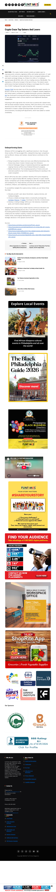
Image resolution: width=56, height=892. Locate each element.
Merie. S (7, 32)
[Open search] (50, 13)
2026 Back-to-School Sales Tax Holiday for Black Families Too (30, 268)
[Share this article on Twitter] (3, 73)
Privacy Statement (29, 775)
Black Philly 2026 (12, 11)
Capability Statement (30, 782)
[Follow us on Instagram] (9, 4)
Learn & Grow (41, 11)
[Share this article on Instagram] (3, 77)
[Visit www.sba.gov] (28, 678)
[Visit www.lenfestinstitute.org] (28, 694)
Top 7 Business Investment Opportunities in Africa (28, 278)
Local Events (9, 818)
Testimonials (28, 764)
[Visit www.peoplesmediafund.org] (12, 694)
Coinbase (11, 200)
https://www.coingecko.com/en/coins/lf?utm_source (24, 225)
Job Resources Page (11, 826)
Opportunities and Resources (11, 830)
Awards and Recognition (30, 761)
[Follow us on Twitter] (16, 4)
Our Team (27, 767)
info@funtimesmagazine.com (13, 791)
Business (8, 25)
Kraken (24, 200)
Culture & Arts (30, 11)
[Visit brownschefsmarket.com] (39, 720)
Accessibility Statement (30, 779)
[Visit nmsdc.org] (12, 678)
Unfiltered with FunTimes (12, 837)
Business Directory (11, 834)
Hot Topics (22, 11)
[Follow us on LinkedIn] (22, 4)
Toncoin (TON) (9, 89)
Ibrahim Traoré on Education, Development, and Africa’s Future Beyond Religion (32, 258)
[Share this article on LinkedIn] (3, 81)
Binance (16, 200)
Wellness (20, 16)
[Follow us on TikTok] (12, 4)
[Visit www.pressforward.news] (43, 678)
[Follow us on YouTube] (19, 4)
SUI (6, 95)
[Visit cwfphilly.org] (16, 720)
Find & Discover (30, 16)
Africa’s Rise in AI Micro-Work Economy (25, 289)
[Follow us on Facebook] (6, 4)
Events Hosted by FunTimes (10, 822)
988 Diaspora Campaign (12, 841)
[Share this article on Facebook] (3, 69)
